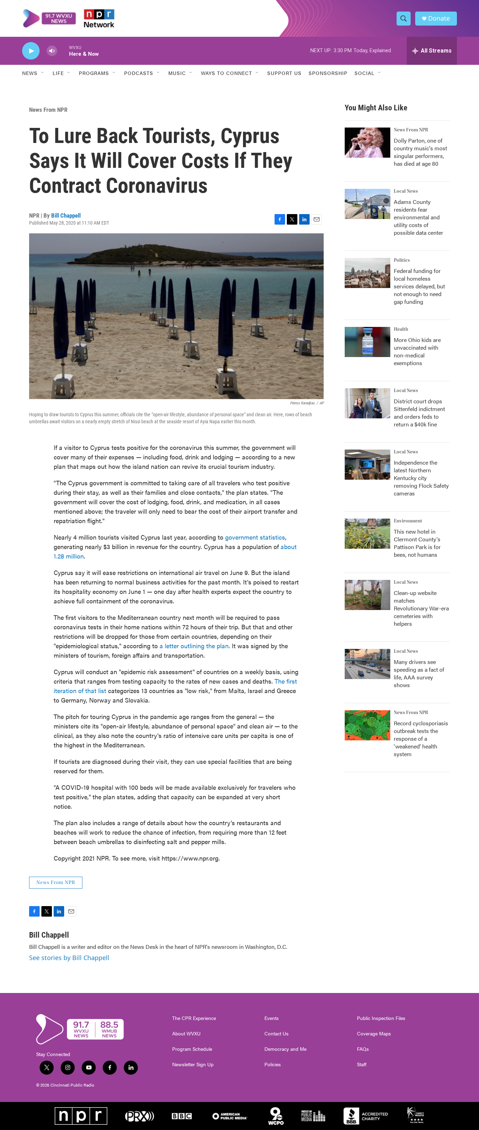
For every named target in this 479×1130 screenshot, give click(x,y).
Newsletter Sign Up (193, 1064)
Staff (361, 1064)
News (30, 72)
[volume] (52, 51)
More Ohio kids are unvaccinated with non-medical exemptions (417, 351)
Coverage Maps (374, 1033)
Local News (406, 191)
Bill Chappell (66, 215)
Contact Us (276, 1033)
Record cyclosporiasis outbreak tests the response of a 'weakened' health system (421, 738)
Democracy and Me (285, 1049)
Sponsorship (328, 72)
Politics (402, 260)
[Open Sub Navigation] (43, 73)
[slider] (63, 50)
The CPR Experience (194, 1018)
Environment (408, 521)
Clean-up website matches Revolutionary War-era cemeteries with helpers (421, 608)
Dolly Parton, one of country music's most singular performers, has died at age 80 (420, 151)
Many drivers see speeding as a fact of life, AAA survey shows (419, 673)
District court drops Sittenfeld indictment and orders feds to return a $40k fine (419, 412)
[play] (30, 51)
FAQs (363, 1049)
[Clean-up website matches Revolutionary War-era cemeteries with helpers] (367, 595)
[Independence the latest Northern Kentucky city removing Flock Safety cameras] (367, 465)
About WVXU (186, 1033)
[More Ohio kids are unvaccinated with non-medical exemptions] (367, 342)
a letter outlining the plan (194, 645)
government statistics (255, 537)
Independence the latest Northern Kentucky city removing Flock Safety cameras (421, 477)
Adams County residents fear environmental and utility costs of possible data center (418, 217)
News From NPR (48, 109)
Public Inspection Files (381, 1018)
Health (401, 329)
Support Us (284, 72)
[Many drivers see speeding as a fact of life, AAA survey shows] (367, 664)
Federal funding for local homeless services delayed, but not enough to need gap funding (419, 286)
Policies (272, 1064)
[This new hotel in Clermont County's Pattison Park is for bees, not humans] (367, 534)
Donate (439, 18)
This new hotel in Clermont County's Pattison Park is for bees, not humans (417, 543)
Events (271, 1018)
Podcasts (138, 72)
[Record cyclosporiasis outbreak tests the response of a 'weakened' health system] (367, 725)
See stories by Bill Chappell (69, 957)
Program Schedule (192, 1049)
